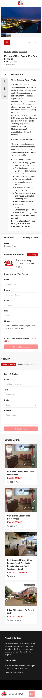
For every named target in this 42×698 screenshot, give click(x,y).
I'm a (6, 311)
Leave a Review (8, 364)
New (33, 447)
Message (8, 321)
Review (7, 411)
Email (6, 300)
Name (6, 280)
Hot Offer (22, 51)
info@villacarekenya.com (16, 672)
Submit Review (21, 429)
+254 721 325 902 (26, 264)
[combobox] (21, 315)
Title (6, 390)
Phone (7, 290)
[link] (21, 456)
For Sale (15, 51)
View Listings (32, 255)
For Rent (8, 51)
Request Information (21, 347)
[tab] (7, 42)
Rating (7, 400)
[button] (29, 42)
